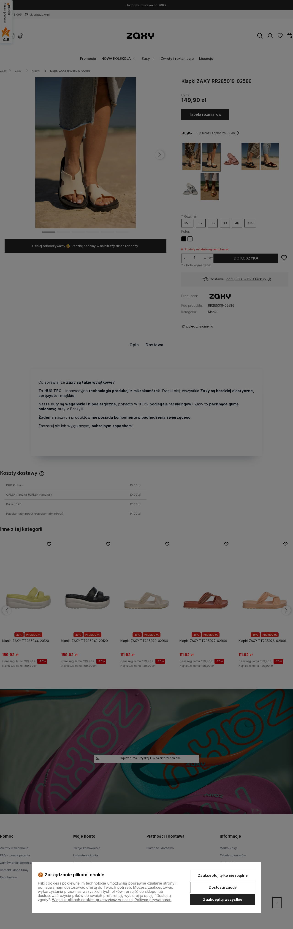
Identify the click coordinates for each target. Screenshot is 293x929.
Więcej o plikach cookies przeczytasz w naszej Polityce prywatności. (111, 899)
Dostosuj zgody (223, 887)
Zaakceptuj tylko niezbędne (223, 875)
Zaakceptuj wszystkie (222, 899)
